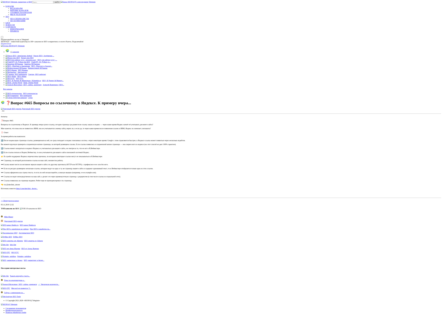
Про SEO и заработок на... (40, 229)
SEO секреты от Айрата (33, 241)
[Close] (2, 37)
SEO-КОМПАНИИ (17, 21)
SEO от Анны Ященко (30, 249)
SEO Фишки (23, 70)
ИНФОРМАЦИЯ (17, 29)
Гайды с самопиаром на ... (14, 293)
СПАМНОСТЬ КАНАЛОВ (21, 12)
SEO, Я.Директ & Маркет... (53, 81)
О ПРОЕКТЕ (11, 27)
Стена (30, 98)
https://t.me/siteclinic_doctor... (27, 189)
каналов (14, 52)
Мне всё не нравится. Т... (21, 288)
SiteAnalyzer (22, 72)
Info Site (13, 245)
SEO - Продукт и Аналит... (41, 66)
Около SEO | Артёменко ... (43, 56)
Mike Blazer (8, 217)
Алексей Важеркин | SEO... (53, 85)
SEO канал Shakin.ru (28, 225)
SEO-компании (26, 96)
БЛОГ (8, 23)
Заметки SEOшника (32, 64)
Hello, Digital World (30, 83)
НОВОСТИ (10, 25)
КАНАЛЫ (10, 6)
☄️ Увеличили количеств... (48, 284)
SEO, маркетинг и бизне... (34, 260)
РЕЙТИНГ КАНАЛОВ (19, 10)
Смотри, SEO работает (37, 74)
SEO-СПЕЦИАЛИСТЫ (19, 19)
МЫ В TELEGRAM (18, 15)
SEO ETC (19, 79)
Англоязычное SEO (26, 233)
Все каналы (7, 89)
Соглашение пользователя (16, 308)
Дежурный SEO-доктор (30, 109)
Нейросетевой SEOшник (37, 68)
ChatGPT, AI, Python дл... (41, 62)
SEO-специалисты (30, 93)
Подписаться (6, 44)
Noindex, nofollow (24, 256)
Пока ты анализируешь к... (14, 280)
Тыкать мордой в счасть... (20, 276)
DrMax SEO (17, 237)
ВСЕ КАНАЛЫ (16, 8)
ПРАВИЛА (14, 31)
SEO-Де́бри (21, 76)
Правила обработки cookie (16, 312)
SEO (7, 17)
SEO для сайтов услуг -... (47, 60)
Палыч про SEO (27, 58)
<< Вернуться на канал (10, 201)
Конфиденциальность (14, 310)
